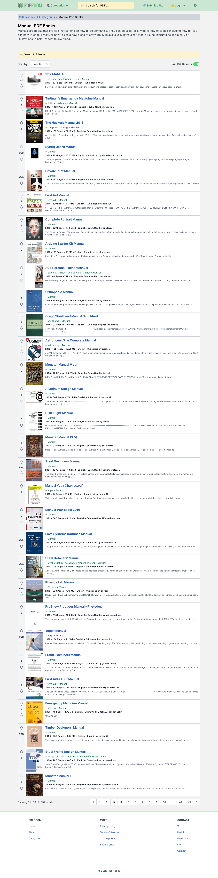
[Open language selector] (195, 5)
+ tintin (49, 103)
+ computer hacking (56, 127)
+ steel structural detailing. (60, 562)
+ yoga (49, 490)
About (32, 832)
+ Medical (50, 708)
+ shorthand (52, 320)
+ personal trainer (55, 272)
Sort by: (23, 64)
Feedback (182, 838)
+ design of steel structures (60, 756)
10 (164, 802)
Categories (35, 838)
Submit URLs (107, 844)
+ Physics (50, 587)
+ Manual (85, 79)
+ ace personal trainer (78, 272)
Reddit (181, 832)
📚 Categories (55, 5)
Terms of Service (109, 832)
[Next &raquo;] (197, 802)
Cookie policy (107, 838)
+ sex (76, 79)
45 (189, 802)
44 (180, 802)
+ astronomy (52, 345)
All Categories (46, 17)
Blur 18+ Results (181, 64)
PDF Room (26, 17)
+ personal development (58, 79)
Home (32, 826)
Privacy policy (108, 826)
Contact (181, 850)
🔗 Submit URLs (153, 5)
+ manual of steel (85, 562)
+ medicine (60, 103)
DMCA (180, 844)
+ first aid (50, 199)
